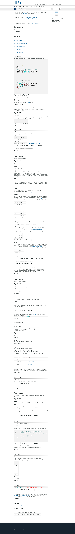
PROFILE (27, 153)
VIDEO (40, 320)
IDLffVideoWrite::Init (35, 16)
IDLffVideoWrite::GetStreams (19, 47)
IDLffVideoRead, (23, 505)
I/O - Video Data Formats (32, 6)
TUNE (33, 153)
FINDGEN (21, 75)
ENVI (53, 4)
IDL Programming (46, 4)
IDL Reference (24, 6)
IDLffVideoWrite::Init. (19, 34)
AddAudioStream (26, 72)
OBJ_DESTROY (16, 495)
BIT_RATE (39, 152)
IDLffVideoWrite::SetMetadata (19, 50)
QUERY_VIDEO (28, 505)
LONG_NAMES (35, 320)
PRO (15, 59)
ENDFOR (17, 87)
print (16, 316)
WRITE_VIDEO (39, 505)
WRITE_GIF (25, 13)
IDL (56, 12)
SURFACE (20, 83)
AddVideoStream (26, 71)
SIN (20, 78)
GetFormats (27, 357)
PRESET (21, 153)
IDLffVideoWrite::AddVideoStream (30, 17)
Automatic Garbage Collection (25, 495)
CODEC (15, 153)
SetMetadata (19, 487)
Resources (58, 4)
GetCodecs (27, 316)
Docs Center (38, 4)
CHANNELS (42, 275)
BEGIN (27, 84)
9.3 (56, 14)
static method (33, 314)
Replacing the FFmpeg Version (39, 198)
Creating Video (32, 24)
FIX (20, 79)
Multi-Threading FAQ (55, 20)
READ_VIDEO (33, 505)
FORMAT (28, 102)
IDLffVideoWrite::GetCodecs (19, 44)
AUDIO (30, 320)
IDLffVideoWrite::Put (40, 20)
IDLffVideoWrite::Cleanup (34, 23)
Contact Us (65, 529)
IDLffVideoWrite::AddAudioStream (34, 18)
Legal (23, 529)
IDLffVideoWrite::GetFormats (19, 46)
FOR (16, 84)
